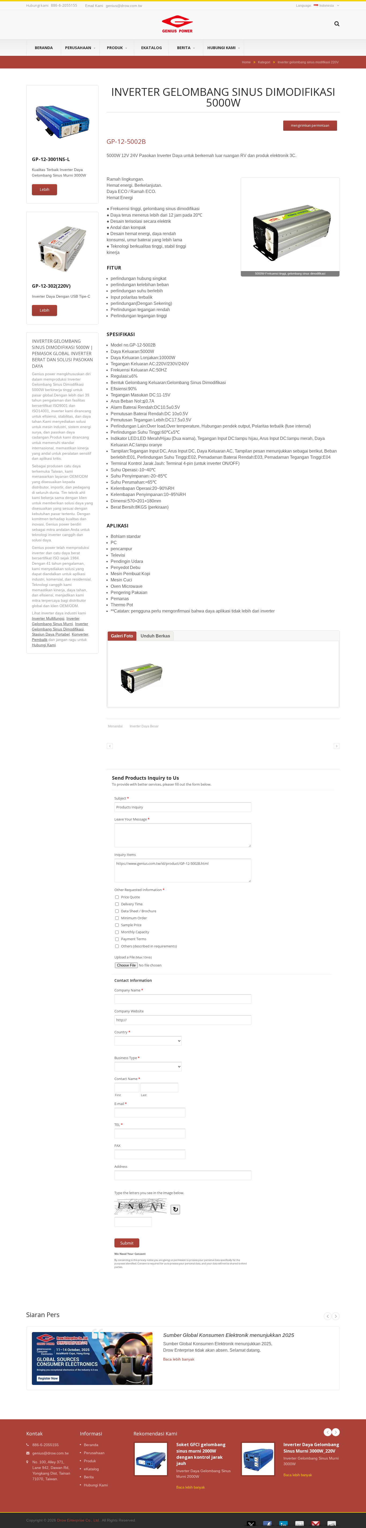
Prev (328, 1316)
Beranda (44, 47)
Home (246, 62)
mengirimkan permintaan (310, 125)
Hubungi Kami (222, 47)
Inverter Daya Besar (144, 726)
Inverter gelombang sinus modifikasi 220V (308, 62)
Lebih (44, 189)
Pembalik (39, 640)
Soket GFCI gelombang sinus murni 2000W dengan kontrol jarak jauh (201, 1454)
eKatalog (151, 47)
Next (336, 1316)
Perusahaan (78, 47)
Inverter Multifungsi (48, 619)
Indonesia (326, 6)
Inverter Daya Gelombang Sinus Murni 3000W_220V (311, 1448)
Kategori (264, 62)
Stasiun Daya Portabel (51, 634)
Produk (115, 47)
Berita (184, 47)
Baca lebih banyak (178, 1359)
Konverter (80, 634)
